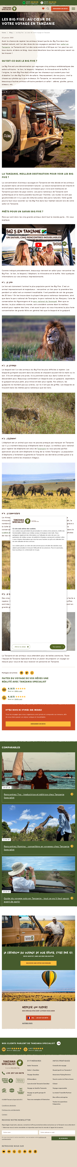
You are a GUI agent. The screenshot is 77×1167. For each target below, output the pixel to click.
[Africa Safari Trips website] (7, 1081)
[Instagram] (19, 1151)
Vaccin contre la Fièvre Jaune (63, 1079)
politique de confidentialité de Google (28, 550)
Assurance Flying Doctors (62, 1074)
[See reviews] (38, 693)
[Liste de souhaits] (43, 8)
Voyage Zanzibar (33, 1074)
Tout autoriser (57, 646)
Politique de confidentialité (11, 1110)
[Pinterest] (30, 1151)
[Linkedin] (35, 1151)
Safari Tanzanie (32, 1065)
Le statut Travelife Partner (62, 1093)
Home (4, 32)
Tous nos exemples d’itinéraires (38, 1099)
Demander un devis (60, 9)
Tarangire (41, 449)
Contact (4, 1114)
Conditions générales (9, 1105)
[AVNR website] (11, 1090)
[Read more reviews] (39, 2)
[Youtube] (4, 1151)
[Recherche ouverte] (47, 8)
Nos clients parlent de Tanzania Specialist (28, 1043)
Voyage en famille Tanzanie (37, 1088)
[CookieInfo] (25, 521)
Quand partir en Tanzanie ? (62, 1070)
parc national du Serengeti (45, 301)
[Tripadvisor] (9, 1151)
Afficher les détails (20, 646)
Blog (10, 32)
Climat (55, 1083)
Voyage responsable (60, 1088)
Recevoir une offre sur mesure (38, 963)
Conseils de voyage (59, 1065)
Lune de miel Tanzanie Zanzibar (38, 1083)
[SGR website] (4, 1090)
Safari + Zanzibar (33, 1070)
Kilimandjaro (31, 1079)
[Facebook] (25, 1151)
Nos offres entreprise (60, 1097)
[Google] (14, 1151)
